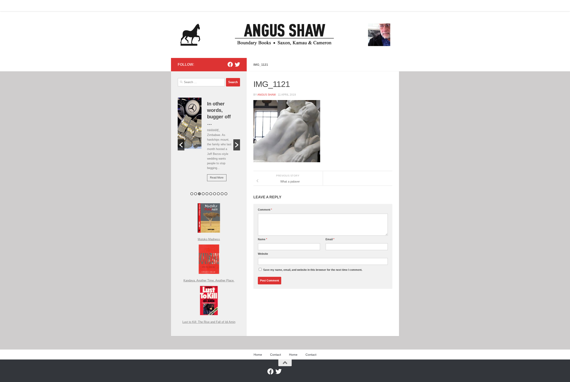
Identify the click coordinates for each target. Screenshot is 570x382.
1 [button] (191, 193)
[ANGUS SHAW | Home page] (285, 34)
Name (262, 239)
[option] (209, 142)
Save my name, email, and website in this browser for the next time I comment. (312, 269)
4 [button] (203, 193)
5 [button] (207, 193)
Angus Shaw (266, 94)
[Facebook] (230, 64)
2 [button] (195, 193)
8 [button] (218, 193)
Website (263, 253)
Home (178, 5)
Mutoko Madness (209, 239)
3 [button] (199, 193)
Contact (194, 5)
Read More (217, 177)
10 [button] (225, 193)
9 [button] (222, 193)
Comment (265, 209)
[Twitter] (237, 64)
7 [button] (214, 193)
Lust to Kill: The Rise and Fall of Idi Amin (208, 322)
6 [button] (210, 193)
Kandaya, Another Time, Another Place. (208, 280)
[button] (181, 144)
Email (330, 239)
